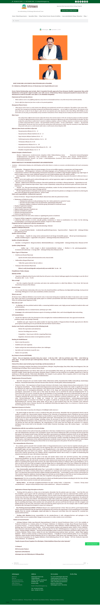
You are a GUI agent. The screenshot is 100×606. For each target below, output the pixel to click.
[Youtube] (78, 2)
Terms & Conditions (17, 599)
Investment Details (17, 585)
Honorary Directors (17, 580)
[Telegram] (87, 2)
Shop (85, 16)
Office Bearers (16, 583)
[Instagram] (83, 2)
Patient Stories (46, 16)
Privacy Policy (28, 599)
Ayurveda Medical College (69, 16)
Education (79, 16)
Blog (40, 16)
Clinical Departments (21, 16)
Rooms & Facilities (55, 16)
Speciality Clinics (33, 16)
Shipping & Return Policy (57, 599)
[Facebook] (80, 2)
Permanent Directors (17, 581)
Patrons (14, 578)
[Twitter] (85, 2)
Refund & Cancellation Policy (41, 599)
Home (13, 16)
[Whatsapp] (76, 2)
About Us (14, 576)
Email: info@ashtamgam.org (39, 585)
